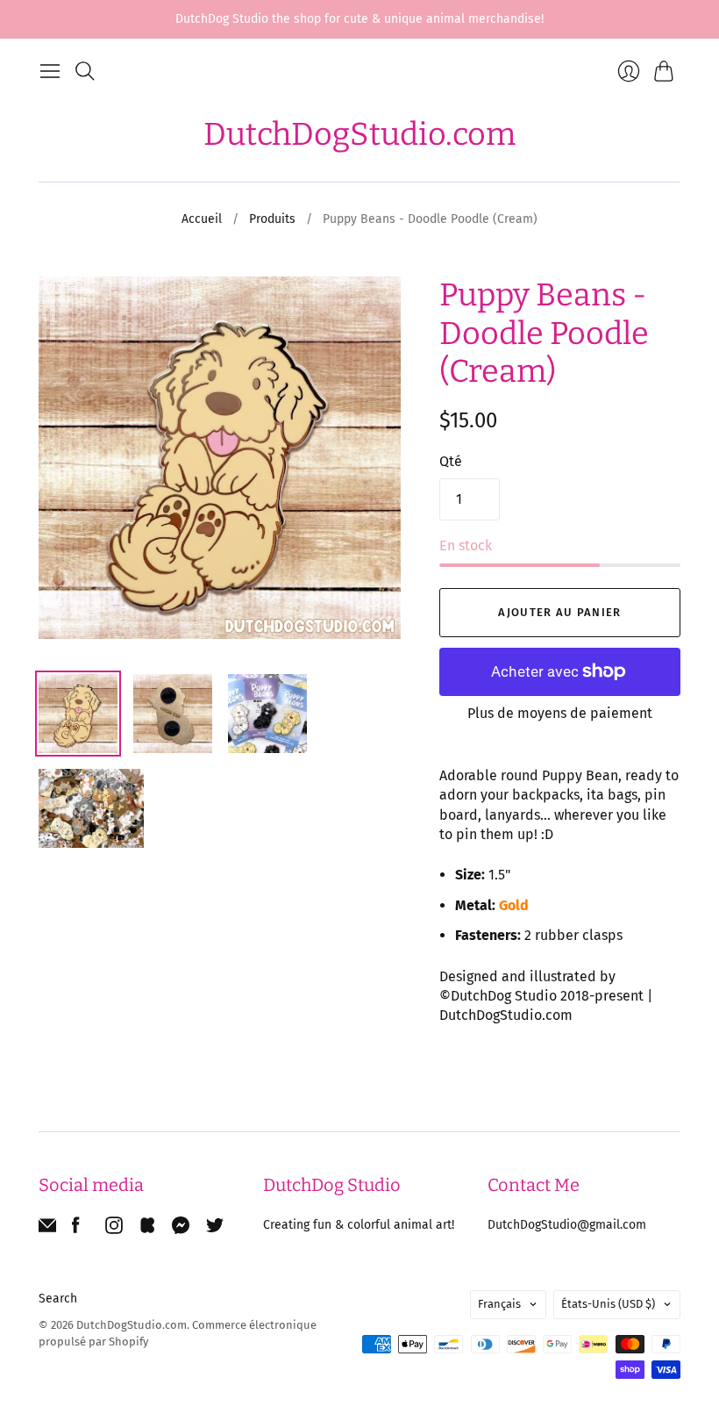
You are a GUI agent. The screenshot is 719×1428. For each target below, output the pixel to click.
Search (58, 1298)
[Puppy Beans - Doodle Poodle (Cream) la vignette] (78, 713)
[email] (47, 1229)
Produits (272, 219)
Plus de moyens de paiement (559, 713)
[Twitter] (215, 1229)
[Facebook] (76, 1229)
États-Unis (608, 1303)
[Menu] (50, 71)
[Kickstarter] (147, 1229)
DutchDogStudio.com (359, 134)
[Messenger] (181, 1229)
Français (499, 1303)
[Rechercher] (85, 71)
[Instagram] (114, 1229)
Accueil (202, 219)
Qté (450, 461)
